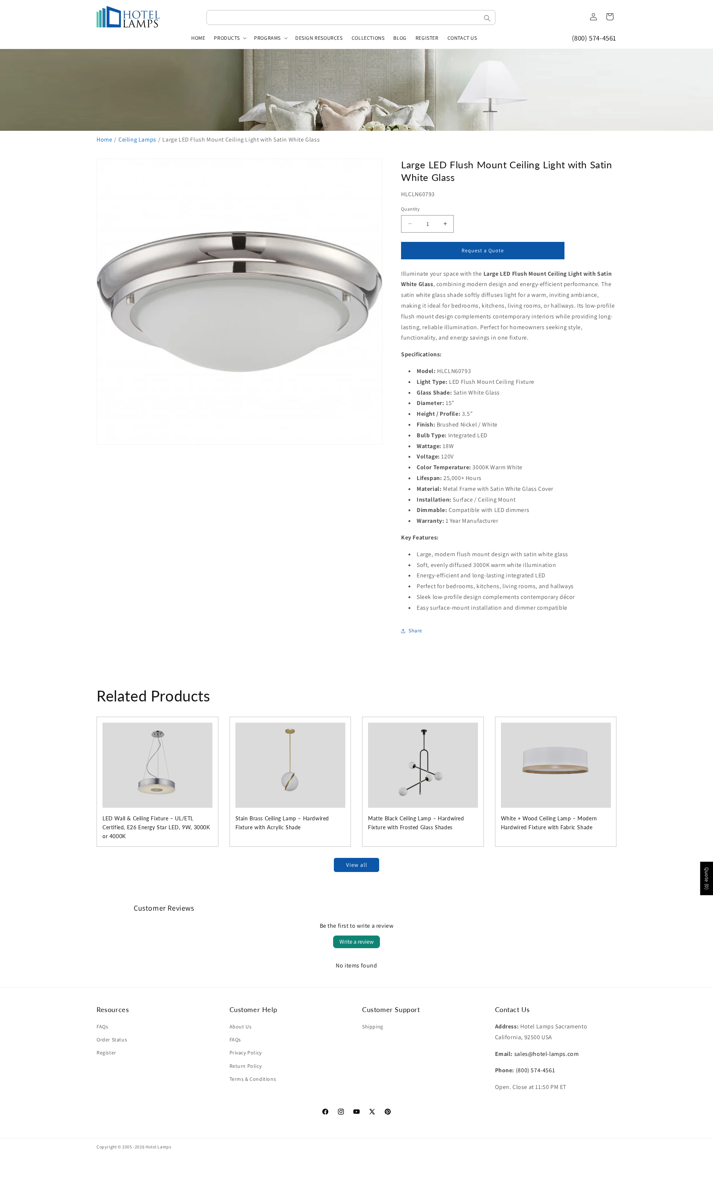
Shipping (372, 1026)
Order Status (112, 1039)
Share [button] (415, 630)
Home (104, 139)
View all (356, 864)
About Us (240, 1026)
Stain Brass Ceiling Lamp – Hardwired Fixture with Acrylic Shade (282, 822)
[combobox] (350, 17)
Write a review (356, 942)
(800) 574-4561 (594, 37)
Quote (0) (706, 878)
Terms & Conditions (252, 1079)
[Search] (487, 18)
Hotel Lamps (159, 1147)
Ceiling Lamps (137, 139)
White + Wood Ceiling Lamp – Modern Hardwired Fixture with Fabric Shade (549, 822)
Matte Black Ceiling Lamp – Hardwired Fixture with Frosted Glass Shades (416, 822)
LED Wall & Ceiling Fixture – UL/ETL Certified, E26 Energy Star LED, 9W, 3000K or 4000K (156, 827)
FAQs (102, 1026)
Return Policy (245, 1066)
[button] (229, 38)
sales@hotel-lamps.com (546, 1054)
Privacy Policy (245, 1052)
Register (106, 1052)
